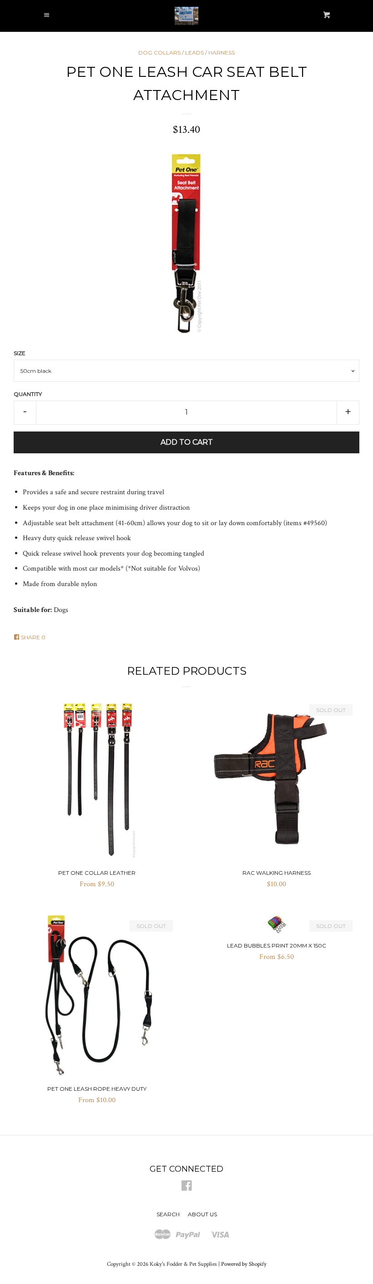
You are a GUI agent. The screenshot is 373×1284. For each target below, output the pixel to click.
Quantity (28, 394)
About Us (202, 1214)
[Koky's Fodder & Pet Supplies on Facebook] (186, 1188)
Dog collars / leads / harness (186, 52)
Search (168, 1214)
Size (19, 353)
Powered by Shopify (244, 1264)
